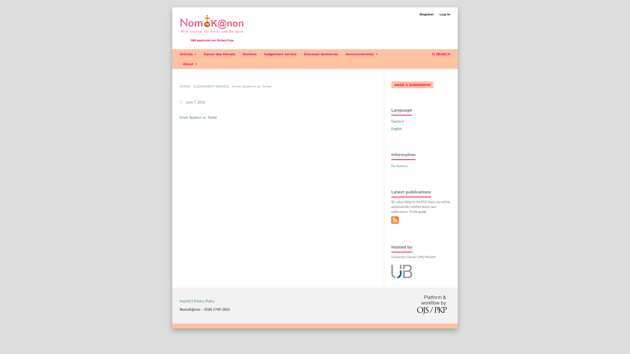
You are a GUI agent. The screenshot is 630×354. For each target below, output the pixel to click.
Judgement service (280, 54)
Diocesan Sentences (321, 54)
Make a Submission (412, 85)
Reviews (250, 54)
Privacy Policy (204, 301)
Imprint (185, 301)
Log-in (445, 14)
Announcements (360, 54)
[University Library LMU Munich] (401, 277)
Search (442, 54)
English (396, 129)
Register (427, 14)
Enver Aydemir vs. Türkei (198, 117)
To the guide (417, 212)
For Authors (399, 166)
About (188, 64)
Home (185, 86)
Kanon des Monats (219, 54)
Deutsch (397, 121)
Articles (187, 54)
